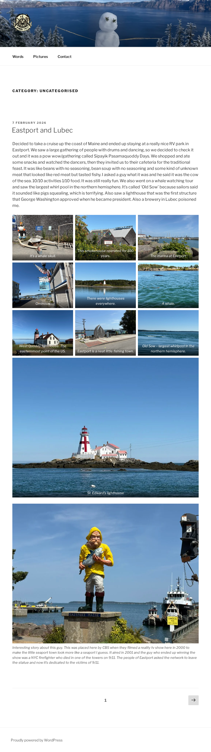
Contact (65, 56)
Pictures (40, 56)
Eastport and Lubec (42, 130)
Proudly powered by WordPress (37, 740)
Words (17, 56)
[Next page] (193, 700)
